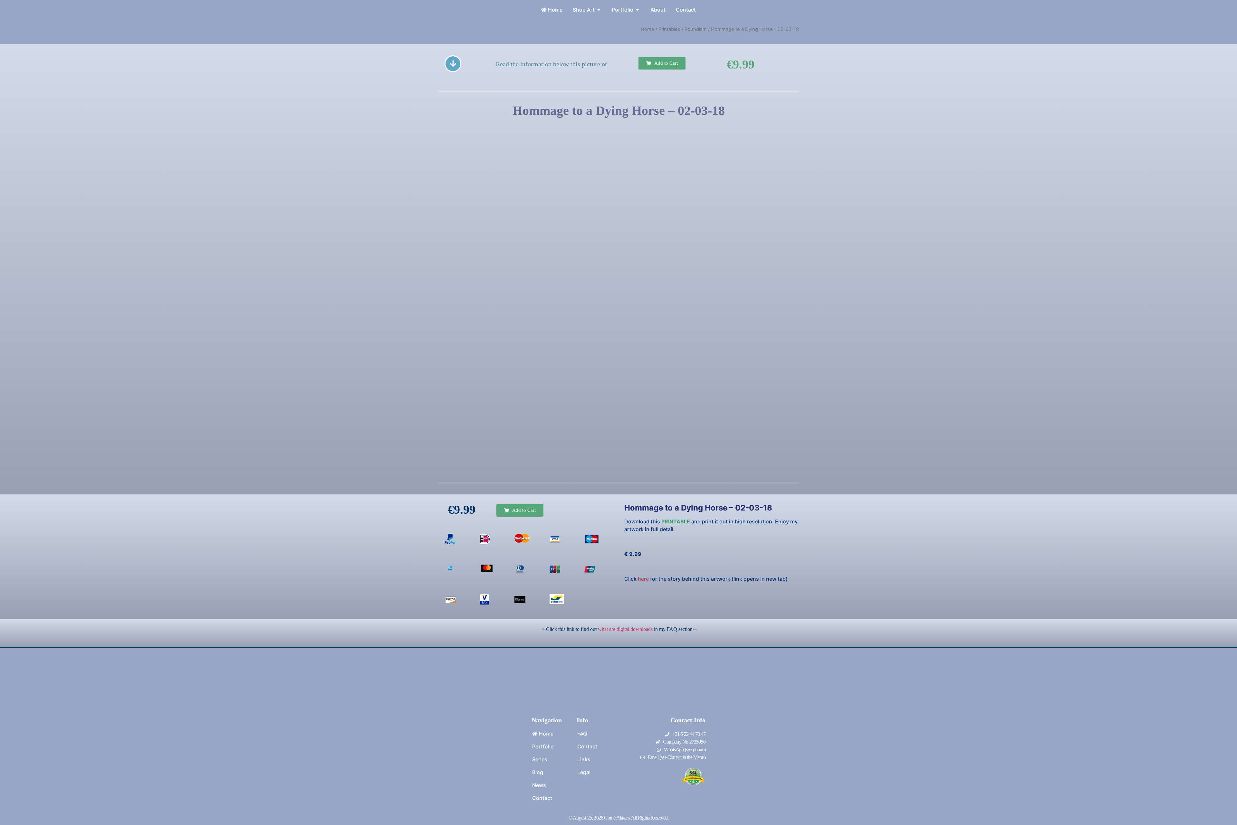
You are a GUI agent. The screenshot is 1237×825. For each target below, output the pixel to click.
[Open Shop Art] (598, 10)
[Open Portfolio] (637, 10)
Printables (669, 29)
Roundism (696, 29)
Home (647, 29)
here (643, 579)
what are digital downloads (625, 629)
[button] (662, 63)
